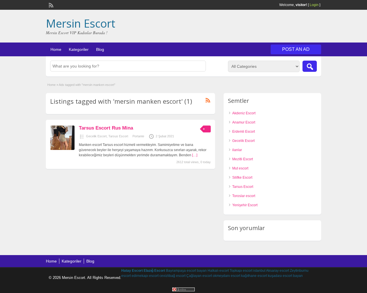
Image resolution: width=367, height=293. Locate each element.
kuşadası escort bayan (285, 276)
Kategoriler (79, 49)
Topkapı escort (241, 271)
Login (314, 5)
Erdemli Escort (243, 132)
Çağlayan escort (199, 276)
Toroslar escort (243, 196)
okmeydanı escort (226, 276)
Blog (100, 49)
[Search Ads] (309, 66)
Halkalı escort (218, 271)
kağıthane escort (254, 276)
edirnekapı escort (145, 276)
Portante (138, 136)
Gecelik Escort (96, 136)
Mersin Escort (80, 23)
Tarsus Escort (118, 136)
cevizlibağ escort (172, 276)
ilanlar (237, 150)
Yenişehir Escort (244, 205)
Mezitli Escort (242, 159)
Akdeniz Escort (243, 113)
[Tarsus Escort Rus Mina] (62, 149)
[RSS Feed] (50, 4)
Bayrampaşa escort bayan (186, 271)
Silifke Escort (242, 178)
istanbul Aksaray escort (271, 271)
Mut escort (240, 168)
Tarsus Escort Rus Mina (106, 128)
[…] (194, 155)
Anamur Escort (243, 122)
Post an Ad (296, 49)
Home (55, 49)
